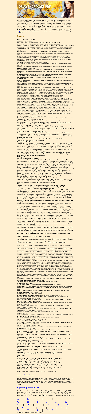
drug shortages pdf (45, 5)
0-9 (51, 410)
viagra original (21, 31)
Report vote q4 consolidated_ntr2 (28, 388)
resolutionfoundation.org (25, 375)
